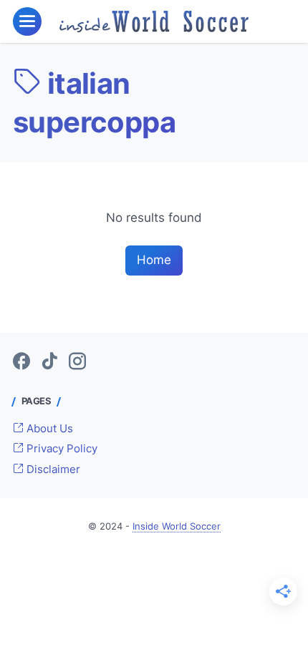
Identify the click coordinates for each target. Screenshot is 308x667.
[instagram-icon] (77, 362)
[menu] (27, 21)
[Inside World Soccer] (154, 21)
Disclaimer (52, 469)
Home (154, 260)
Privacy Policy (60, 448)
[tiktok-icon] (49, 362)
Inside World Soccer (177, 526)
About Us (48, 428)
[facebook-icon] (21, 362)
